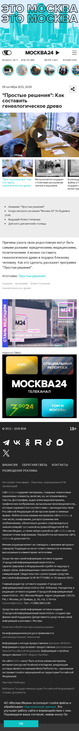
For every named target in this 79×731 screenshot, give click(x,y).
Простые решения (31, 276)
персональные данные (40, 707)
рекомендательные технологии (21, 637)
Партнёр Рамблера (13, 682)
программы (21, 283)
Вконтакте (17, 442)
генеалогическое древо (16, 288)
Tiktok (49, 442)
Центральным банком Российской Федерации (37, 649)
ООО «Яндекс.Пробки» (34, 655)
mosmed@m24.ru (12, 603)
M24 (23, 429)
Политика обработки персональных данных (28, 627)
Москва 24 (39, 53)
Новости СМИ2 (11, 352)
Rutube (38, 442)
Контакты (60, 465)
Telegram (6, 442)
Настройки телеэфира (15, 482)
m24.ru (12, 492)
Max (60, 442)
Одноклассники (27, 442)
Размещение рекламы (19, 471)
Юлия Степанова (40, 283)
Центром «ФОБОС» (60, 643)
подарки (7, 283)
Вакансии (10, 465)
